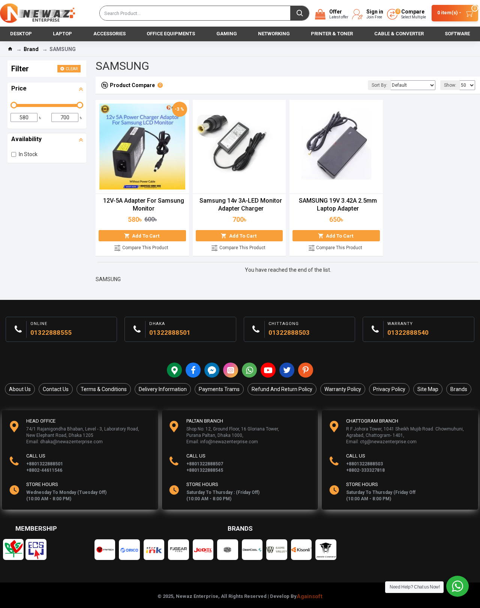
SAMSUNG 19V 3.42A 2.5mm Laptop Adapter (338, 204)
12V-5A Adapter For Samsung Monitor (143, 204)
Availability (26, 139)
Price (19, 88)
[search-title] (299, 13)
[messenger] (211, 370)
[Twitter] (286, 370)
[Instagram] (230, 370)
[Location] (174, 370)
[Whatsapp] (249, 370)
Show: (450, 85)
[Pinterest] (305, 370)
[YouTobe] (268, 370)
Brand (31, 49)
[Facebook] (193, 370)
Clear (72, 68)
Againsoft (309, 596)
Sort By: (379, 85)
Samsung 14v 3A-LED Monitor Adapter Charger (241, 204)
